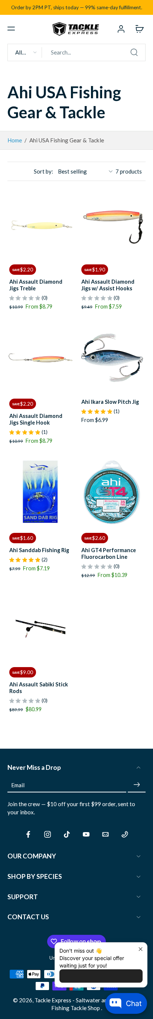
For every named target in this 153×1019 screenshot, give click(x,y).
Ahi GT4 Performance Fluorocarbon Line (108, 553)
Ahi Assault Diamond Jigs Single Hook (35, 419)
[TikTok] (67, 834)
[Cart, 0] (137, 28)
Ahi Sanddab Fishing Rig (39, 550)
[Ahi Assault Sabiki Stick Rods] (40, 627)
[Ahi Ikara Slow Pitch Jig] (112, 358)
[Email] (105, 834)
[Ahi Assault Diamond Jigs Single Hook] (40, 358)
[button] (11, 28)
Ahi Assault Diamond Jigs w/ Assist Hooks (107, 284)
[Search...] (134, 52)
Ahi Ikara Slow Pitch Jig (110, 402)
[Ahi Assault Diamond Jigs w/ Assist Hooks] (112, 224)
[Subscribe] (137, 784)
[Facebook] (28, 834)
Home (14, 140)
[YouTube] (86, 834)
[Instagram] (47, 834)
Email (18, 784)
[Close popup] (140, 949)
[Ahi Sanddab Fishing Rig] (40, 492)
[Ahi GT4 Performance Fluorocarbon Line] (112, 492)
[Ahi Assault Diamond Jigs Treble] (40, 224)
